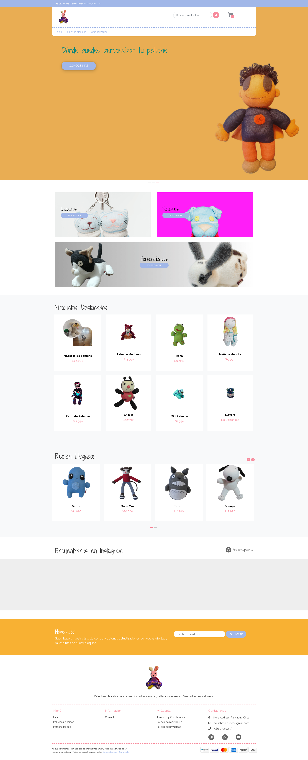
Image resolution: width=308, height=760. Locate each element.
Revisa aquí (74, 215)
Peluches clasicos (76, 31)
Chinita (129, 414)
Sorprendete (154, 265)
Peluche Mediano (129, 354)
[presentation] (248, 459)
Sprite (76, 506)
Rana (179, 355)
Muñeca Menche (230, 354)
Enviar (238, 634)
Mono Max (127, 506)
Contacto (110, 717)
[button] (151, 527)
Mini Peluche (179, 416)
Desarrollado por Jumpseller (116, 752)
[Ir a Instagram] (211, 737)
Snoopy (230, 506)
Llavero (230, 414)
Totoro (178, 506)
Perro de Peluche (78, 416)
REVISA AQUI (176, 215)
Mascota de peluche (78, 355)
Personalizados (98, 31)
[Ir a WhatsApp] (225, 737)
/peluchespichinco (242, 549)
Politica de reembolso (169, 722)
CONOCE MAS (177, 72)
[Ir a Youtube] (238, 737)
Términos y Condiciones (171, 717)
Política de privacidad (169, 726)
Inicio (59, 31)
